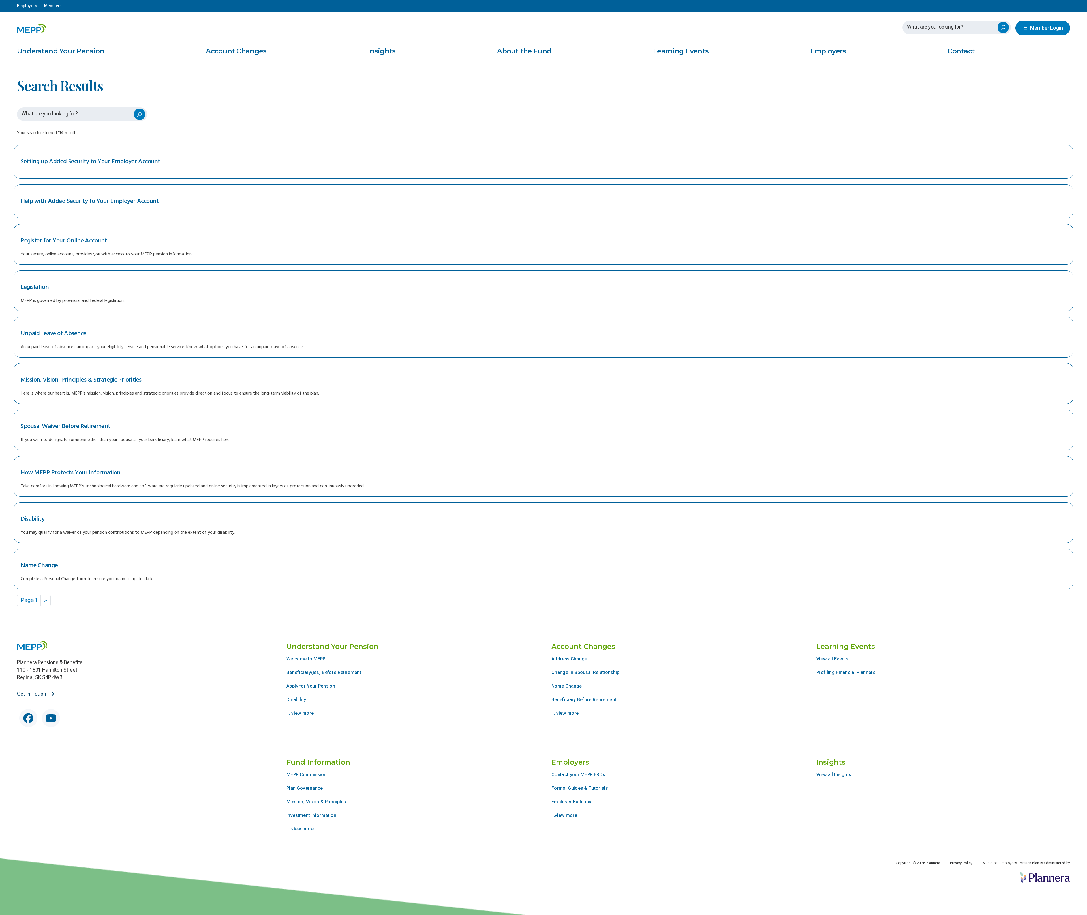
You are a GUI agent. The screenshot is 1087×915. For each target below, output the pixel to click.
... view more (300, 713)
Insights (381, 51)
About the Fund (524, 51)
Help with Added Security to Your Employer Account (90, 201)
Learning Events (681, 51)
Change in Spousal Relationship (585, 672)
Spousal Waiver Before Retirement (65, 426)
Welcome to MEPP (306, 659)
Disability (33, 519)
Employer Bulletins (571, 801)
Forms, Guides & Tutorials (579, 788)
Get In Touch (32, 694)
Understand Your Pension (60, 51)
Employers (828, 51)
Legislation (35, 287)
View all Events (832, 659)
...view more (564, 815)
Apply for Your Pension (310, 686)
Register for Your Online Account (64, 241)
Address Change (569, 659)
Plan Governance (304, 788)
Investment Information (311, 815)
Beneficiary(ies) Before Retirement (323, 672)
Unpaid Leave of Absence (53, 334)
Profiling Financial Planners (845, 672)
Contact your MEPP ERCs (578, 774)
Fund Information (318, 762)
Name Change (39, 565)
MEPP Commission (306, 774)
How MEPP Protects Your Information (71, 473)
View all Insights (833, 774)
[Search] (1003, 27)
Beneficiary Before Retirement (583, 699)
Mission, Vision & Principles (316, 801)
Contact (961, 51)
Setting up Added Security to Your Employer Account (90, 162)
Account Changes (236, 51)
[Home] (32, 28)
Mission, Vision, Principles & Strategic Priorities (81, 380)
